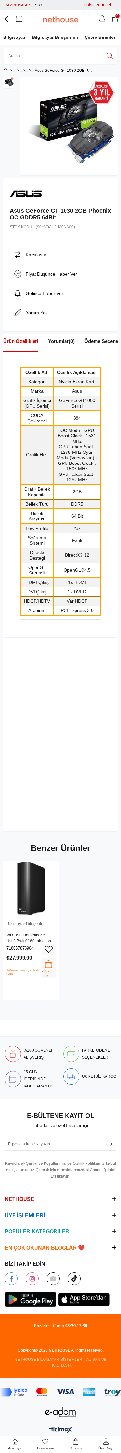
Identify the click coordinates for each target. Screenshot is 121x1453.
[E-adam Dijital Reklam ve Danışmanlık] (61, 1412)
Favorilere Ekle (49, 949)
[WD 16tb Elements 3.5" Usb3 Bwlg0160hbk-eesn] (31, 889)
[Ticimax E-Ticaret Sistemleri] (60, 1430)
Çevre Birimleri (100, 37)
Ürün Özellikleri (20, 341)
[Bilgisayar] (18, 70)
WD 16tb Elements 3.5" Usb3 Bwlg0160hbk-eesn (28, 938)
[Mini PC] (24, 70)
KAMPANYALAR (17, 5)
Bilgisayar (14, 37)
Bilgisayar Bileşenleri (55, 37)
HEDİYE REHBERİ (96, 5)
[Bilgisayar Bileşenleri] (30, 70)
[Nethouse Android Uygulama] (30, 1299)
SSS (38, 5)
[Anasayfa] (11, 70)
